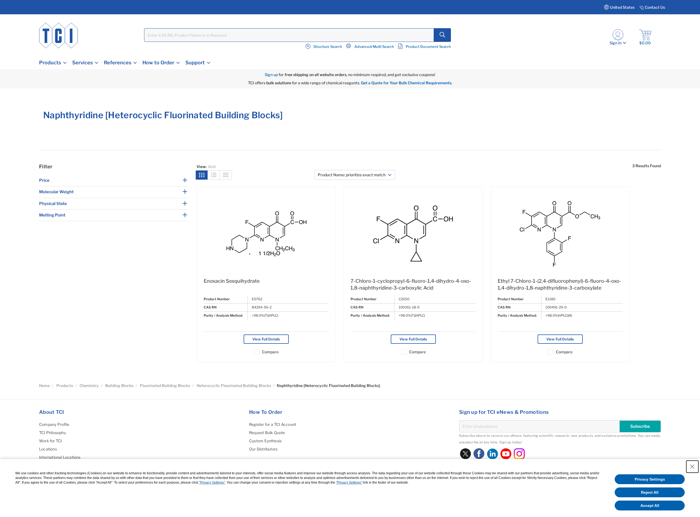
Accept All (649, 505)
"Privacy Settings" (212, 482)
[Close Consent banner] (692, 467)
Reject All (649, 492)
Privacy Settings (650, 479)
